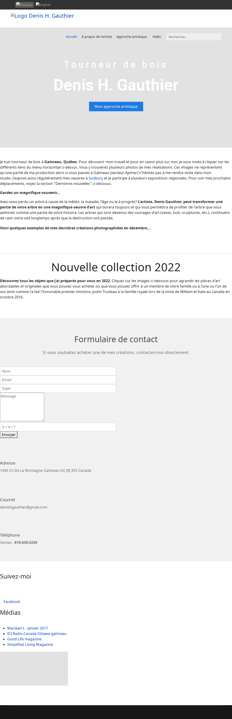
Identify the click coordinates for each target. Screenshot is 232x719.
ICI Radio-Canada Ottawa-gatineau (36, 633)
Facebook (11, 601)
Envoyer (9, 434)
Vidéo (156, 36)
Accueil (71, 36)
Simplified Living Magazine (30, 644)
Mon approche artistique (116, 106)
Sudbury (96, 178)
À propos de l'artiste (97, 36)
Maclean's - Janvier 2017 (27, 628)
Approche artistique (131, 36)
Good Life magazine (24, 639)
